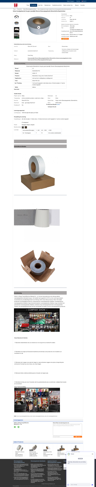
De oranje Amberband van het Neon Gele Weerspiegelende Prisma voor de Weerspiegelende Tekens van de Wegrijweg (38, 481)
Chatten (66, 38)
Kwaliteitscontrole (57, 5)
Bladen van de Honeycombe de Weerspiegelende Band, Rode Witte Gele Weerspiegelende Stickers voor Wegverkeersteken (38, 466)
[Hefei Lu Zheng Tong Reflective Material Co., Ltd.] (17, 5)
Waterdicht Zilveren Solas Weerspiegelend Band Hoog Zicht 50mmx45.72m (19, 454)
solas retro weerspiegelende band (50, 416)
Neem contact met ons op (68, 5)
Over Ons (40, 5)
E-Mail (43, 483)
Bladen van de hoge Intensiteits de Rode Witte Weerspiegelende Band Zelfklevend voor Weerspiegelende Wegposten (37, 470)
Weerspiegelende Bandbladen (38, 461)
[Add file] (68, 484)
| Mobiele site (52, 483)
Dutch (84, 1)
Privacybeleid (16, 486)
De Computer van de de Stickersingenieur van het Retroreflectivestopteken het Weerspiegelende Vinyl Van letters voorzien (54, 473)
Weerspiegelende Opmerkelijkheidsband (19, 461)
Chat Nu (78, 1)
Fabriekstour (47, 5)
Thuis (27, 5)
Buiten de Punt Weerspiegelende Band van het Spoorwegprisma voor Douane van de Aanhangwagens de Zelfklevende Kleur (21, 466)
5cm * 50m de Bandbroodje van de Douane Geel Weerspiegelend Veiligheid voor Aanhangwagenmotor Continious (21, 474)
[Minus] (92, 454)
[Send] (92, 484)
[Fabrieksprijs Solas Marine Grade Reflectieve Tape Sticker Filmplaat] (76, 447)
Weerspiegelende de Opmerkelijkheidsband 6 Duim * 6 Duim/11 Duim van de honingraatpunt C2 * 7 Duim (21, 470)
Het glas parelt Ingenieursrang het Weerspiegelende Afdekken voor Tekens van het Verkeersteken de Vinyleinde (55, 468)
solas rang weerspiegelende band (23, 416)
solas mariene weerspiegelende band (37, 416)
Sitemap (47, 483)
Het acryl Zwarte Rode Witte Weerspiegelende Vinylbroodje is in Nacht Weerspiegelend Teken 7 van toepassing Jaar (54, 479)
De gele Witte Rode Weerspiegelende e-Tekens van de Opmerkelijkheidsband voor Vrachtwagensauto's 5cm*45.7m (21, 478)
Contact (78, 436)
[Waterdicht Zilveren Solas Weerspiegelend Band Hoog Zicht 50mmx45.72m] (20, 447)
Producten (33, 5)
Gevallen (82, 5)
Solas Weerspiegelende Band (29, 9)
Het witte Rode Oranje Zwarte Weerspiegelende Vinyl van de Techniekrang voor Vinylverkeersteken (55, 465)
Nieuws (77, 5)
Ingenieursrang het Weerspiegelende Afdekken (54, 461)
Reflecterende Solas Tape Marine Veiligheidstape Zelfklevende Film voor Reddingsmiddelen (33, 455)
